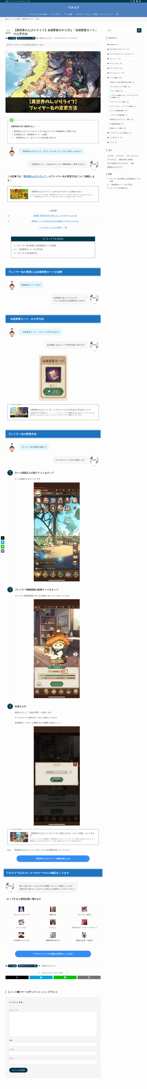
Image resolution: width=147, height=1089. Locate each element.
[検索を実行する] (139, 30)
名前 (10, 1040)
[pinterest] (137, 1)
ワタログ (73, 7)
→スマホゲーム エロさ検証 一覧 (53, 227)
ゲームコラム (115, 63)
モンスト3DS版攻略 (119, 115)
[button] (17, 977)
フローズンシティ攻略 (119, 102)
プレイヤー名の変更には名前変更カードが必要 (36, 245)
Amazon (113, 44)
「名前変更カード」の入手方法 (30, 249)
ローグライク (111, 159)
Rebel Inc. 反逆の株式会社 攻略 (122, 82)
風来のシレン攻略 (118, 128)
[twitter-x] (131, 1)
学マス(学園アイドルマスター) (117, 163)
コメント (13, 1010)
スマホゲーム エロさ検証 (120, 133)
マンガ (113, 142)
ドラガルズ (120, 156)
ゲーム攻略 (12, 38)
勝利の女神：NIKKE (126, 159)
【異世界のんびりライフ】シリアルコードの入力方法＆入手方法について (60, 410)
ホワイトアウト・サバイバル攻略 (122, 106)
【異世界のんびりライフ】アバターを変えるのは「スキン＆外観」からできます (62, 834)
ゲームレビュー (116, 73)
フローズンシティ (132, 156)
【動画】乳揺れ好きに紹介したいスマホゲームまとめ (55, 216)
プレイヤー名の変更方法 (27, 253)
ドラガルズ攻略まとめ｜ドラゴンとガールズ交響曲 (124, 96)
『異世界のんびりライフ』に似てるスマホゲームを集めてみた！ (56, 192)
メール (11, 1049)
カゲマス (110, 156)
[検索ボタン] (117, 14)
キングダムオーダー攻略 (120, 86)
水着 (132, 163)
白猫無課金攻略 (116, 124)
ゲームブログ (116, 68)
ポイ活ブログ (115, 137)
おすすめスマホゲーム (119, 49)
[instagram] (134, 1)
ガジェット (114, 59)
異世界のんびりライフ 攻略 (26, 38)
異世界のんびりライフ (45, 38)
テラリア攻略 (116, 91)
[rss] (140, 1)
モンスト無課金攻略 (118, 110)
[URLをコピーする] (89, 977)
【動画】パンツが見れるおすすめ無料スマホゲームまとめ (55, 221)
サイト (11, 1058)
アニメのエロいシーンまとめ (121, 54)
